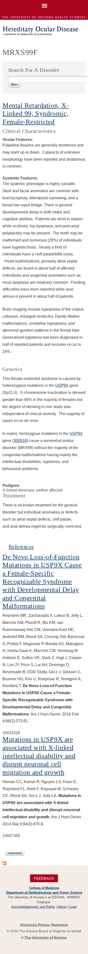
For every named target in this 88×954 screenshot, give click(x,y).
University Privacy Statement (44, 925)
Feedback (44, 878)
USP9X (61, 385)
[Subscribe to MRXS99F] (4, 863)
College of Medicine (44, 888)
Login (73, 907)
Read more (16, 853)
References (21, 547)
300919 (20, 441)
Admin (61, 907)
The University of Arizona (45, 937)
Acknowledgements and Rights (33, 907)
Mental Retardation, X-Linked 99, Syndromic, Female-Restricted (35, 114)
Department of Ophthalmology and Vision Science (44, 892)
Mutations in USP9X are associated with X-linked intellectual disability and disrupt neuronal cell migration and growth (38, 755)
